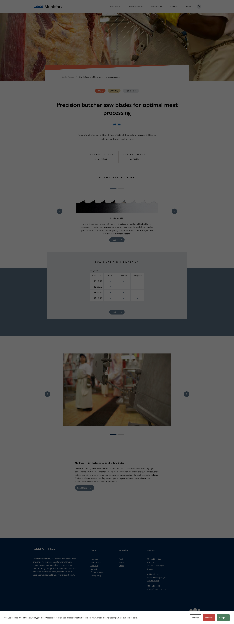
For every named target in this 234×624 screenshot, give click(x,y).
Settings (195, 617)
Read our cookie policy (128, 617)
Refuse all (209, 617)
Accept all (223, 617)
